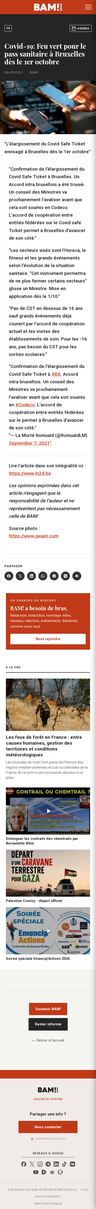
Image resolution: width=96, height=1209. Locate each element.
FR (8, 28)
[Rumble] (44, 1172)
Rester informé (48, 1024)
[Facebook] (8, 576)
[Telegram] (54, 576)
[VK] (65, 576)
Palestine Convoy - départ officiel (34, 901)
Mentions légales (48, 1203)
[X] (20, 576)
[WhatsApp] (42, 576)
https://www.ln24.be (30, 473)
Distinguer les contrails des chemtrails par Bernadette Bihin (42, 841)
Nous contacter (48, 1127)
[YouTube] (35, 1172)
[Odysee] (60, 1172)
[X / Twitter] (31, 1164)
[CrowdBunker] (52, 1172)
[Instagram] (40, 1164)
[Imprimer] (76, 576)
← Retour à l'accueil (48, 1040)
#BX (56, 374)
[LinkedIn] (31, 576)
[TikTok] (64, 1164)
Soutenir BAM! (48, 1009)
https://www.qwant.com (33, 536)
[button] (88, 7)
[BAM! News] (48, 7)
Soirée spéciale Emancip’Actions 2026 (38, 959)
